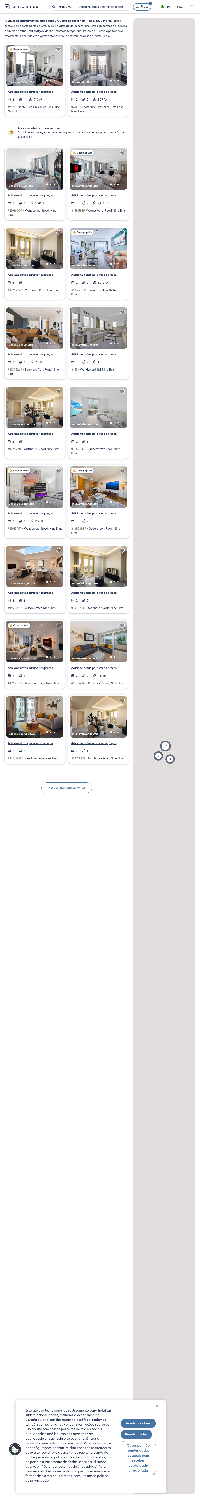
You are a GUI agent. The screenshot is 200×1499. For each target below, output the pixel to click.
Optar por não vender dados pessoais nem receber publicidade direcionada (138, 1458)
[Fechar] (157, 1406)
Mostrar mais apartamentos (67, 788)
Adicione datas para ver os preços (30, 92)
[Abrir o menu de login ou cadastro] (191, 6)
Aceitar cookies (138, 1423)
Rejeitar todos (136, 1434)
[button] (165, 746)
